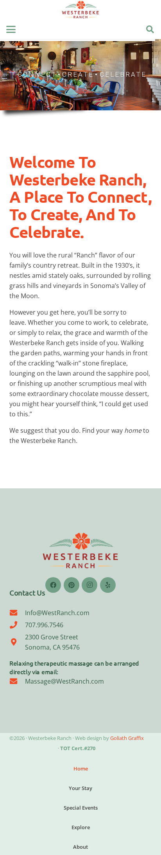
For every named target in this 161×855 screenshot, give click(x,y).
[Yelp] (108, 585)
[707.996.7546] (17, 624)
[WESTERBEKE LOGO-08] (80, 10)
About (80, 846)
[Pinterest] (71, 585)
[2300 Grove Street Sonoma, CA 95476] (17, 642)
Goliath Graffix (127, 738)
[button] (11, 29)
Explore (81, 827)
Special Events (81, 807)
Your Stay (80, 788)
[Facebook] (53, 585)
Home (80, 768)
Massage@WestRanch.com (64, 681)
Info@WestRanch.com (57, 612)
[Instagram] (89, 585)
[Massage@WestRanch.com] (17, 681)
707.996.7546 (44, 625)
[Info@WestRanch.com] (17, 612)
